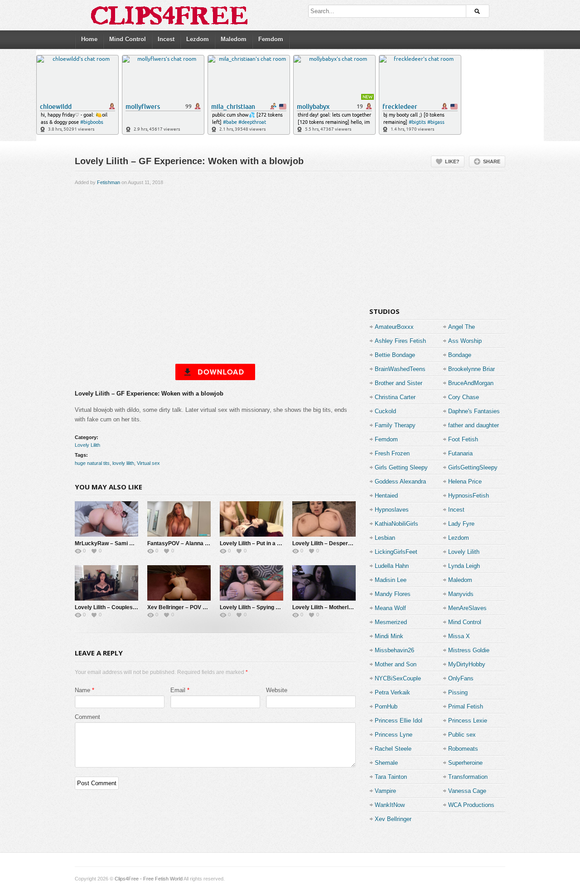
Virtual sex (148, 463)
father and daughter (473, 425)
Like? (452, 161)
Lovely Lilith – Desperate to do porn (337, 543)
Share (491, 161)
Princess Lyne (393, 734)
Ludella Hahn (392, 565)
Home (89, 39)
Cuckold (385, 411)
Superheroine (465, 762)
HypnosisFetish (468, 495)
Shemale (386, 762)
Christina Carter (395, 397)
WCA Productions (471, 805)
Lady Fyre (461, 523)
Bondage (459, 355)
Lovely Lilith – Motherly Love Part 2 (337, 607)
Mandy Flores (393, 594)
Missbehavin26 (394, 650)
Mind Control (127, 39)
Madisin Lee (390, 580)
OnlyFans (461, 678)
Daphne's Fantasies (474, 411)
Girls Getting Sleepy (401, 467)
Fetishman (108, 182)
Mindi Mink (389, 636)
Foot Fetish (463, 439)
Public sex (462, 734)
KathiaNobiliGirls (396, 523)
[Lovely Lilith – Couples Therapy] (106, 583)
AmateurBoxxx (394, 326)
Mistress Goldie (468, 650)
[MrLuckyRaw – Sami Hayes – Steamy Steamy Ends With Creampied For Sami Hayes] (106, 519)
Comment (87, 717)
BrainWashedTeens (400, 369)
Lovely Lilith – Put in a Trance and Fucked (273, 543)
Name (82, 690)
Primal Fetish (465, 706)
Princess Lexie (467, 720)
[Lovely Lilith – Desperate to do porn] (324, 519)
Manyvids (461, 594)
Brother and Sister (398, 383)
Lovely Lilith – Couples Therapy (115, 607)
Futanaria (460, 453)
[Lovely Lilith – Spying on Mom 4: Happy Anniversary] (251, 583)
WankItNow (390, 805)
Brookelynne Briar (471, 369)
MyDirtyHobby (466, 664)
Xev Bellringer (393, 819)
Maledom (233, 39)
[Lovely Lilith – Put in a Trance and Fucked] (251, 519)
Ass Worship (465, 340)
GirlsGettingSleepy (473, 467)
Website (276, 690)
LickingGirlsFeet (396, 551)
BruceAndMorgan (470, 383)
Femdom (270, 39)
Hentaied (386, 495)
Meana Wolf (390, 608)
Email (177, 690)
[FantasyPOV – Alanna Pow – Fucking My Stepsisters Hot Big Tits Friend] (179, 519)
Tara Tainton (391, 776)
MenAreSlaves (467, 608)
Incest (166, 39)
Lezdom (197, 39)
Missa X (459, 636)
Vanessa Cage (467, 790)
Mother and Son (395, 664)
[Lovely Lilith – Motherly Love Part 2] (324, 583)
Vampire (385, 790)
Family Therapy (395, 425)
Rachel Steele (393, 748)
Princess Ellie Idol (398, 720)
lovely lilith (123, 463)
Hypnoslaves (392, 509)
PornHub (386, 706)
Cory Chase (463, 397)
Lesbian (385, 537)
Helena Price (465, 481)
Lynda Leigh (464, 565)
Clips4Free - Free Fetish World (149, 878)
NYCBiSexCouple (398, 678)
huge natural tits (92, 463)
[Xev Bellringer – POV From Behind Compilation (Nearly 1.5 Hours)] (179, 583)
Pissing (458, 692)
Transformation (468, 776)
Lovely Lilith (87, 445)
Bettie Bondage (395, 355)
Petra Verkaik (392, 692)
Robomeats (463, 748)
